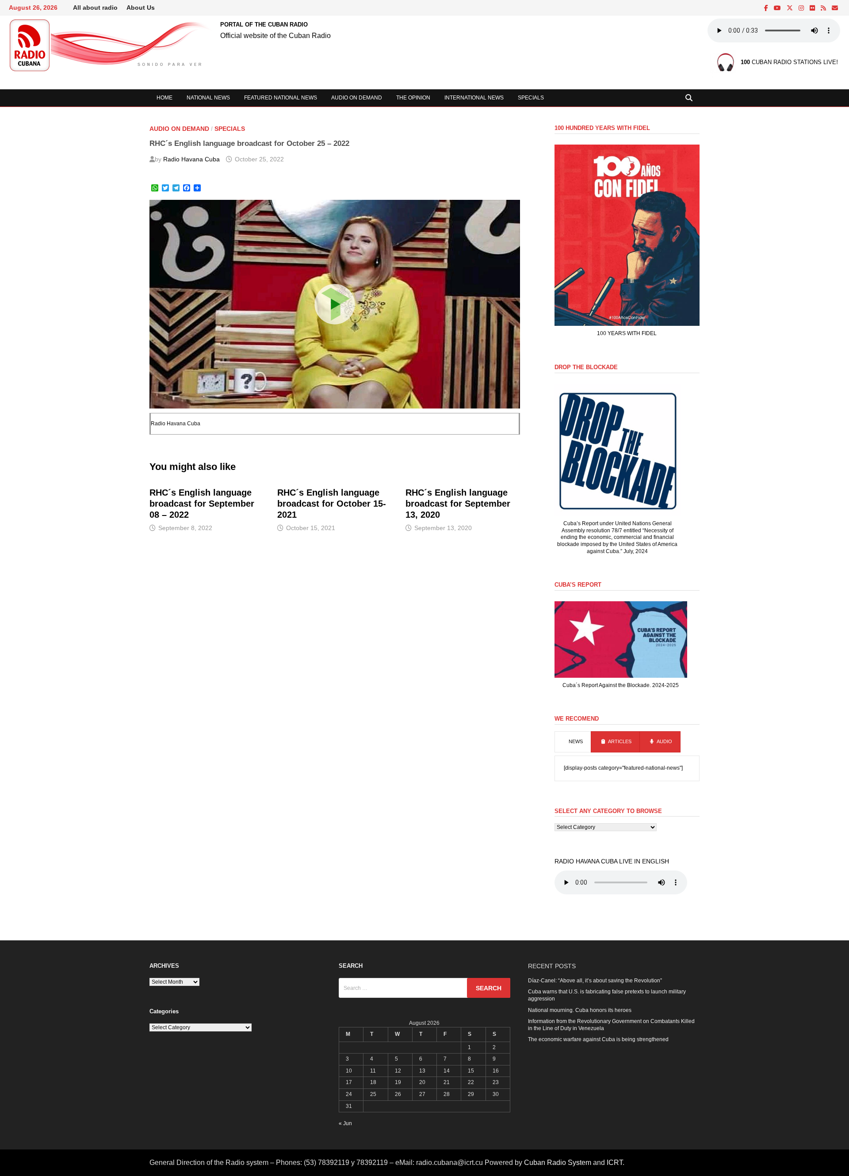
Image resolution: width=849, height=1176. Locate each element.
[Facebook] (767, 8)
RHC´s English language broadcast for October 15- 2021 (331, 503)
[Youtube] (778, 8)
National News (208, 98)
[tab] (573, 741)
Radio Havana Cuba (191, 159)
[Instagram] (801, 8)
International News (474, 98)
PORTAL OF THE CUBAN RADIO (264, 24)
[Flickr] (812, 8)
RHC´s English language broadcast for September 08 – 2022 (201, 503)
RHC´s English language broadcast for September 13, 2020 (457, 503)
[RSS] (824, 8)
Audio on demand (356, 98)
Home (164, 98)
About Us (140, 7)
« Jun (345, 1123)
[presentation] (573, 741)
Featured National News (280, 98)
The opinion (413, 98)
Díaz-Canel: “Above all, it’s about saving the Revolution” (595, 980)
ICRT (615, 1162)
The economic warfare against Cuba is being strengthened (598, 1039)
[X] (790, 8)
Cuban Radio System (557, 1162)
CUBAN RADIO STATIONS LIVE (788, 62)
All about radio (95, 7)
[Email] (835, 8)
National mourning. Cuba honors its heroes (579, 1010)
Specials (531, 98)
